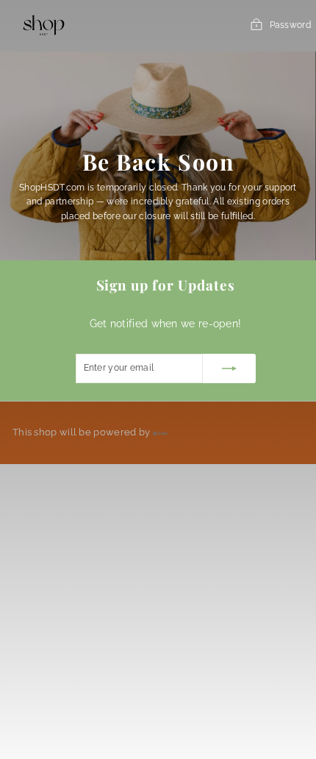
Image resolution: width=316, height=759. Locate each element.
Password (290, 25)
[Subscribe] (229, 368)
